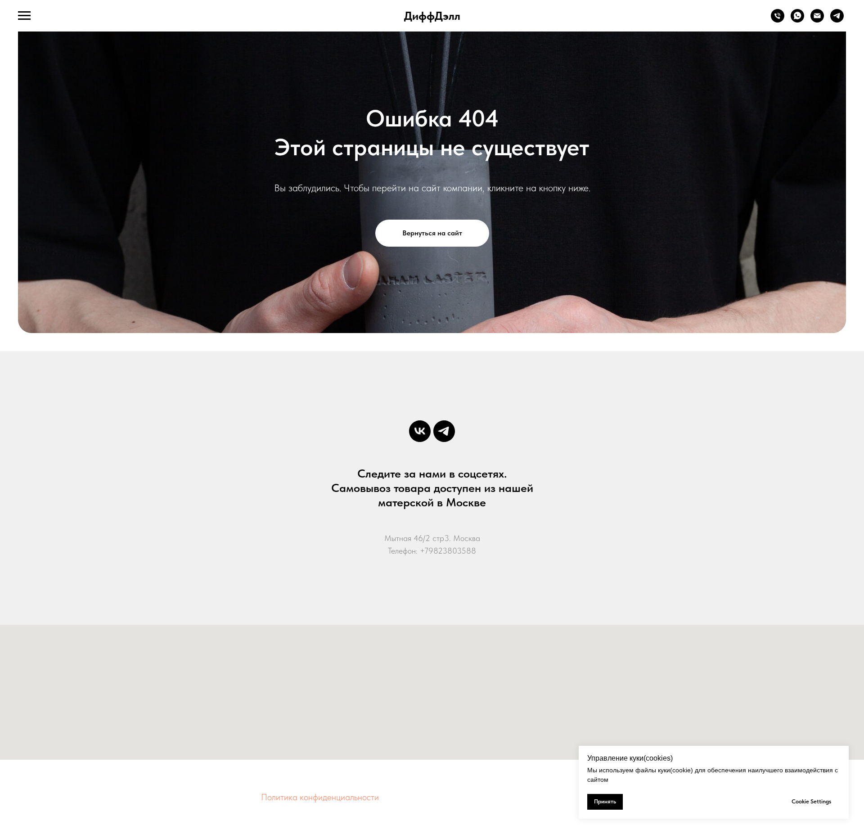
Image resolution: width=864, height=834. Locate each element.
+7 (424, 550)
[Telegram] (837, 20)
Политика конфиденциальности (320, 797)
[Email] (817, 20)
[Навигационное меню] (24, 15)
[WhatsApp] (797, 20)
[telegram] (444, 431)
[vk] (420, 431)
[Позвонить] (777, 20)
